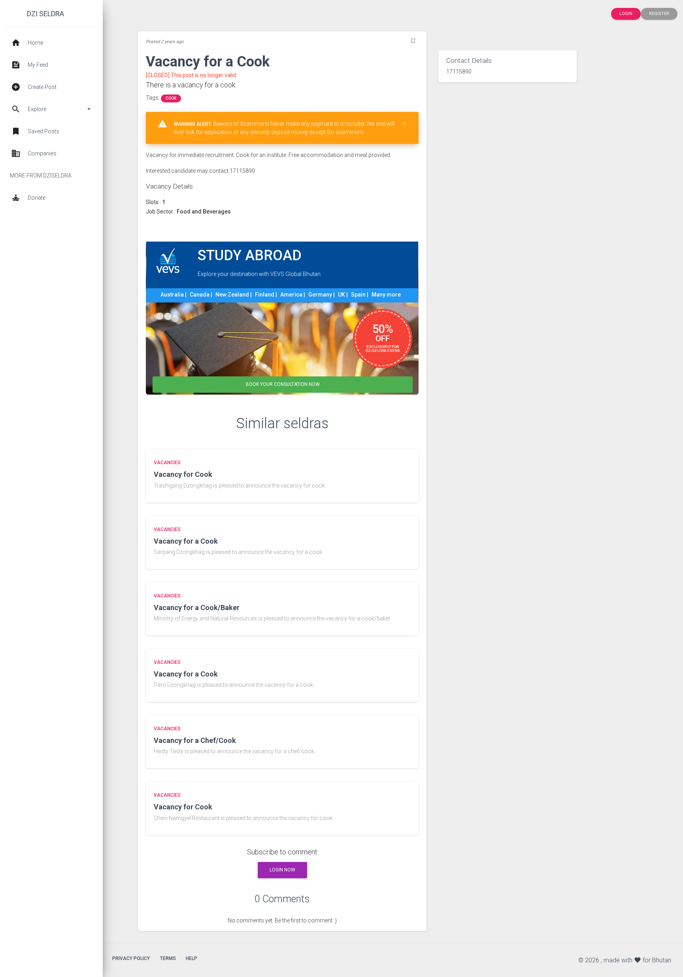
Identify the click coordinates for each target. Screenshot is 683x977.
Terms (168, 958)
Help (191, 958)
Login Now (282, 870)
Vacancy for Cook (183, 474)
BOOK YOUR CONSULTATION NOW (283, 384)
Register (659, 13)
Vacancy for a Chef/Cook (195, 740)
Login (625, 13)
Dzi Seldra (45, 13)
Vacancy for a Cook (186, 541)
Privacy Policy (131, 958)
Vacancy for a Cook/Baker (197, 607)
